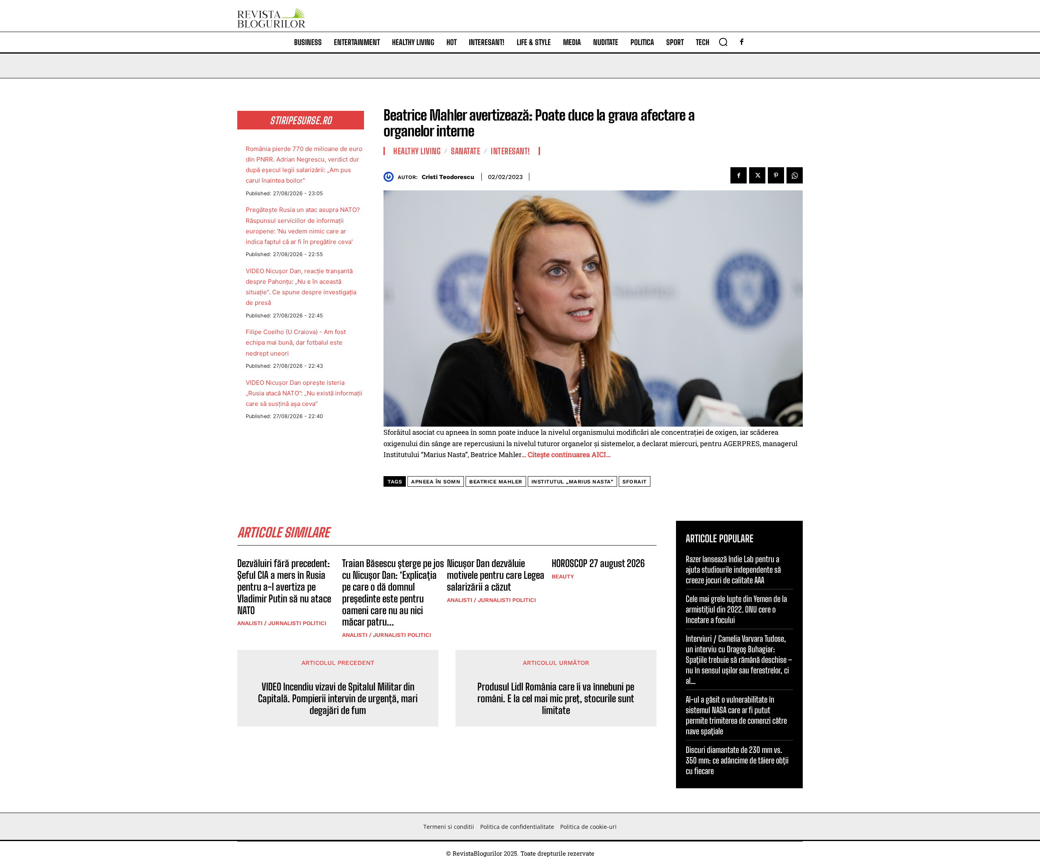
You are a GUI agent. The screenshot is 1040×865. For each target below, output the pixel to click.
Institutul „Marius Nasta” (572, 482)
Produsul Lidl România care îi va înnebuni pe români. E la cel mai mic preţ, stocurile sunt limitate (555, 698)
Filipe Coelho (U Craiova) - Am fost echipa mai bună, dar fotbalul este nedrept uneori (296, 342)
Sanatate (465, 151)
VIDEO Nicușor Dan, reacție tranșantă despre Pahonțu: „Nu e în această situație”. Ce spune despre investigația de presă (301, 286)
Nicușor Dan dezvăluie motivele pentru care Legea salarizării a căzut (495, 575)
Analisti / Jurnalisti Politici (281, 623)
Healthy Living (416, 151)
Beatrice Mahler (495, 482)
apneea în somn (435, 482)
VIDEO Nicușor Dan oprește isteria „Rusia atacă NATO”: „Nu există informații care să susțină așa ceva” (304, 393)
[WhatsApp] (794, 175)
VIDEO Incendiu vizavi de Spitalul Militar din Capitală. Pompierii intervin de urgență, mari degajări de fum (338, 698)
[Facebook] (741, 42)
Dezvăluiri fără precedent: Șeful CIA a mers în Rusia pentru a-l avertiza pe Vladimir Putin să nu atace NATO (284, 586)
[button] (723, 42)
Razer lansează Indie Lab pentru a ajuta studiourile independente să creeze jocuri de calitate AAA (733, 569)
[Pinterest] (776, 175)
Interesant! (510, 151)
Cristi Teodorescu (448, 177)
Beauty (563, 576)
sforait (634, 482)
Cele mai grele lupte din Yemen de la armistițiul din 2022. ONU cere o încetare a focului (736, 609)
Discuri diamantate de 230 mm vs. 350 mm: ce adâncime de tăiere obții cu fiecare (737, 760)
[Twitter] (757, 175)
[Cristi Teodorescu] (391, 177)
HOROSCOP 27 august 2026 (598, 563)
